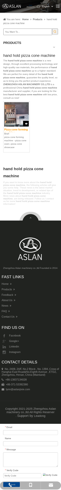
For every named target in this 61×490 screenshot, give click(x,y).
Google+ (14, 341)
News (5, 305)
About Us (7, 300)
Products (7, 289)
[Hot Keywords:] (55, 31)
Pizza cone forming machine (16, 130)
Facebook (15, 335)
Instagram (14, 352)
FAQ (4, 311)
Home (5, 284)
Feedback (8, 295)
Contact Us (8, 316)
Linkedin (14, 346)
